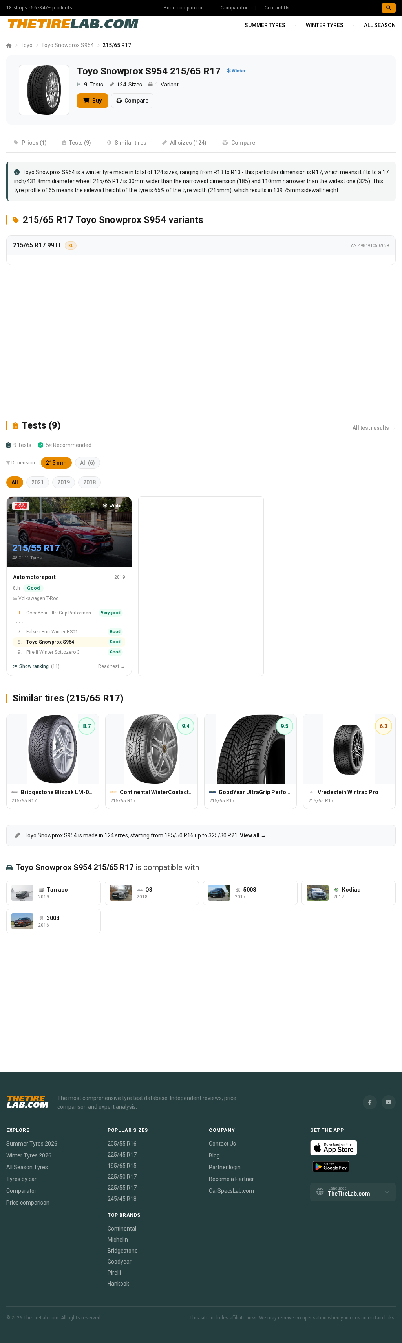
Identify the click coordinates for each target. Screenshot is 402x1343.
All (14, 482)
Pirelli (114, 1272)
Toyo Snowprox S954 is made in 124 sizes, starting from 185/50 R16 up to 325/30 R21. (144, 835)
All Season (380, 25)
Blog (214, 1155)
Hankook (118, 1283)
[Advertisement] (201, 342)
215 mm (56, 463)
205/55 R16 (122, 1144)
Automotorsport (34, 577)
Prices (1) (34, 143)
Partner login (225, 1167)
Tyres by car (21, 1179)
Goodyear (120, 1261)
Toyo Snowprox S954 (67, 45)
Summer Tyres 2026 (31, 1144)
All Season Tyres (27, 1167)
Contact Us (277, 8)
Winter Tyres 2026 (28, 1155)
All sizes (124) (188, 143)
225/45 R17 (122, 1155)
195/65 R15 (122, 1166)
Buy (96, 101)
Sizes (129, 84)
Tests (93, 84)
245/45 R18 (122, 1199)
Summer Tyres (265, 25)
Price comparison (184, 8)
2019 (63, 482)
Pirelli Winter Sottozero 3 (53, 652)
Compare (136, 101)
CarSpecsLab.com (231, 1191)
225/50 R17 (122, 1177)
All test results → (374, 428)
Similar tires (130, 143)
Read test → (111, 666)
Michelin (118, 1239)
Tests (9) (80, 143)
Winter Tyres (325, 25)
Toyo (26, 45)
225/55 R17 (122, 1188)
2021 (37, 482)
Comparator (234, 8)
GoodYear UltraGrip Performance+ (60, 613)
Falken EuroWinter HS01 (52, 632)
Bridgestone (123, 1250)
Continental (122, 1228)
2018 (89, 482)
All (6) (87, 463)
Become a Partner (231, 1179)
